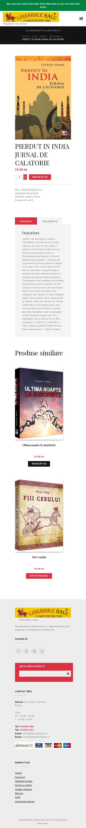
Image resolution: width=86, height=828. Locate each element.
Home (25, 36)
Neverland (55, 36)
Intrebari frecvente (23, 789)
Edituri (43, 36)
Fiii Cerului (39, 557)
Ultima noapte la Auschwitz (43, 30)
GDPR (17, 797)
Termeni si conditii (23, 785)
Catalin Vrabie (32, 196)
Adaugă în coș (39, 176)
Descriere (26, 221)
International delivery (25, 801)
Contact (18, 773)
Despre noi (20, 777)
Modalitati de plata (23, 781)
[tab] (26, 221)
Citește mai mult (39, 575)
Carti (34, 36)
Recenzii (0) (50, 221)
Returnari (19, 793)
